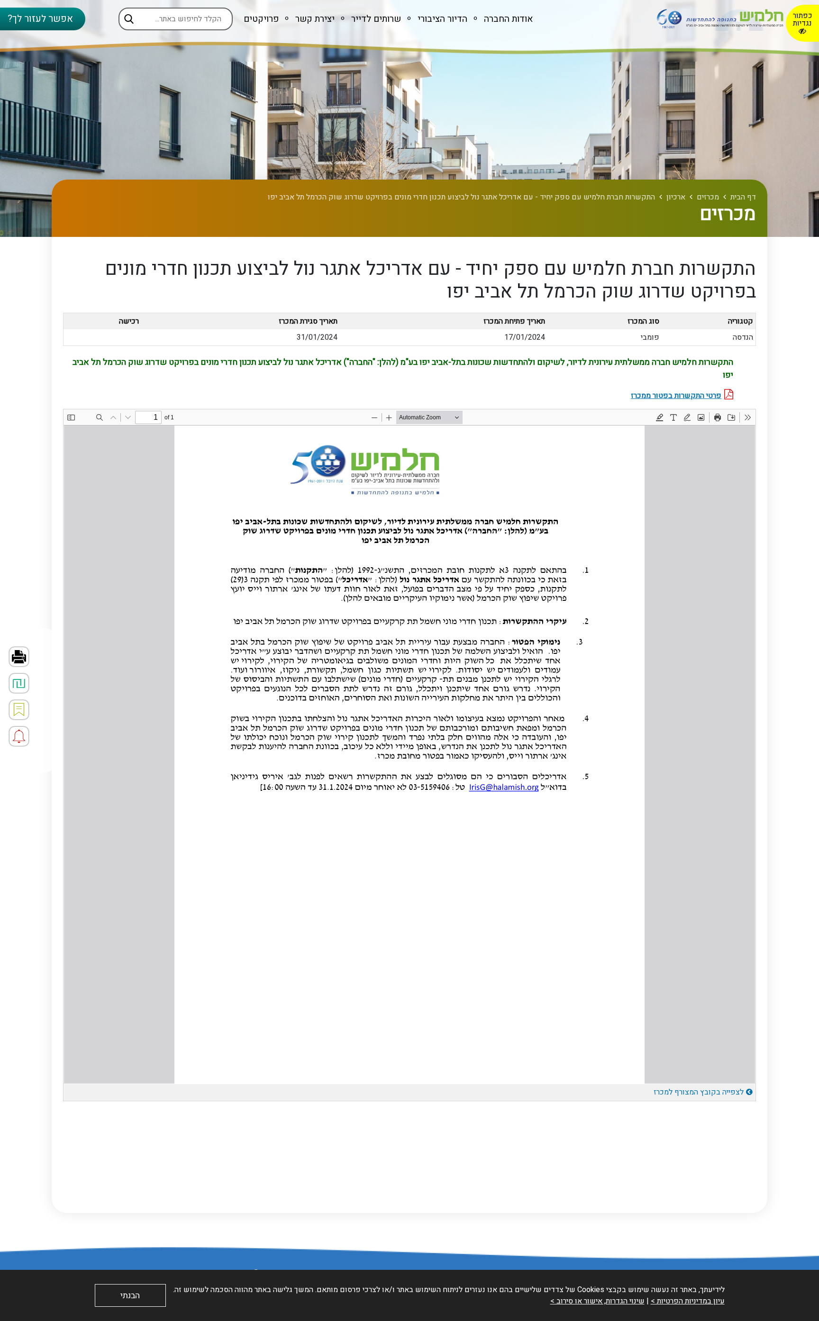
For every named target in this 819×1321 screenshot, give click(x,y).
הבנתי (130, 1295)
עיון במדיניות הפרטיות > (688, 1301)
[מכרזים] (18, 709)
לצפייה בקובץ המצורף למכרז (699, 1092)
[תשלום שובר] (18, 683)
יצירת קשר (314, 19)
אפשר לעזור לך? (40, 19)
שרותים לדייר (375, 19)
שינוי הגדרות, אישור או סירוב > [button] (597, 1301)
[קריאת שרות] (18, 736)
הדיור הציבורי (441, 19)
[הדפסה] (18, 656)
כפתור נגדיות (802, 19)
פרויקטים (261, 19)
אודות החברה (507, 19)
